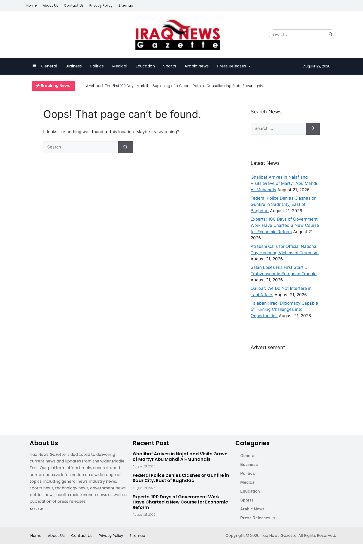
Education (145, 66)
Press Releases (231, 66)
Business (73, 66)
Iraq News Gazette (279, 535)
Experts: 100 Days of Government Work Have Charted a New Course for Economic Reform (285, 225)
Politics (97, 66)
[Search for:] (80, 147)
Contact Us (73, 5)
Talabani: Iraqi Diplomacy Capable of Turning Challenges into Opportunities (284, 309)
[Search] (331, 34)
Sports (169, 66)
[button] (53, 86)
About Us (50, 5)
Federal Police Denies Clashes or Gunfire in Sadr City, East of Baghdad (283, 204)
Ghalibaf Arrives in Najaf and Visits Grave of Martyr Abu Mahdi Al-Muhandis (284, 183)
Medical (119, 66)
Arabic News (196, 66)
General (49, 66)
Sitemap (126, 5)
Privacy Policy (101, 5)
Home (31, 5)
